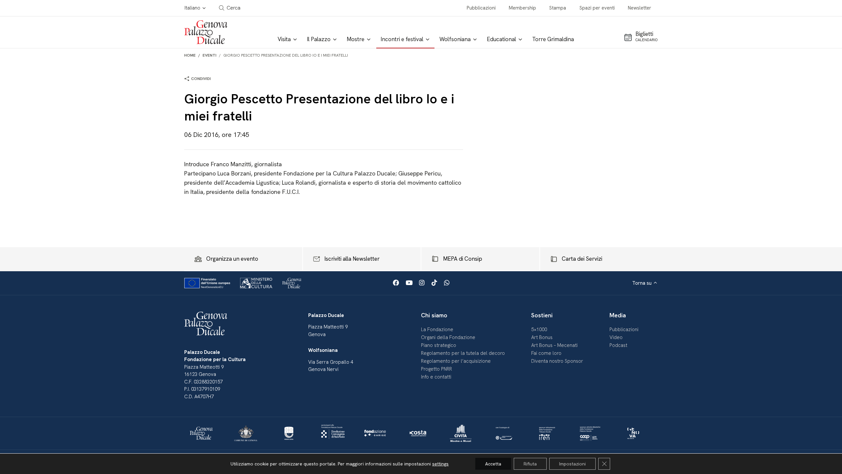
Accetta (493, 464)
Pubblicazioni (481, 8)
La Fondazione (437, 329)
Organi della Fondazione (448, 337)
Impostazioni (572, 464)
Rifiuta (530, 464)
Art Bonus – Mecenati (554, 345)
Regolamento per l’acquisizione (456, 361)
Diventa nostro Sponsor (557, 361)
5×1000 (539, 329)
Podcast (618, 345)
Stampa (557, 8)
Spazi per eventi (597, 8)
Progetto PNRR (436, 369)
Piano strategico (438, 345)
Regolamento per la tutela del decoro (463, 353)
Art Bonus (542, 337)
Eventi (209, 55)
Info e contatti (436, 377)
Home (190, 55)
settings (440, 464)
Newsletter (639, 8)
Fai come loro (546, 353)
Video (616, 337)
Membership (522, 8)
